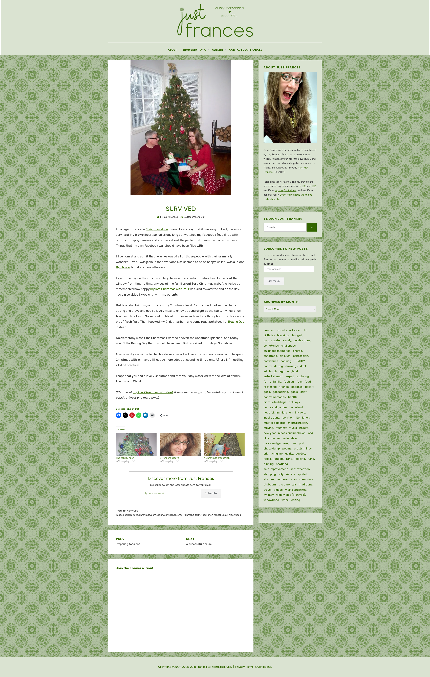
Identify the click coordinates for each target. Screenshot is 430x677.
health (292, 397)
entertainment (185, 515)
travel (267, 489)
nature (303, 427)
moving (268, 427)
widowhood (235, 515)
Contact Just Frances (245, 49)
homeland (296, 407)
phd (301, 443)
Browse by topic (194, 49)
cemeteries (271, 345)
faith (197, 515)
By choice (123, 267)
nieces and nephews (292, 433)
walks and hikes (295, 489)
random (278, 458)
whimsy (269, 494)
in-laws (300, 412)
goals (294, 391)
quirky (289, 453)
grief (210, 515)
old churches (272, 438)
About (172, 49)
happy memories (275, 397)
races (267, 458)
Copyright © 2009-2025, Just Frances (182, 666)
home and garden (275, 407)
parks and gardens (276, 443)
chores (297, 350)
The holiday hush (125, 458)
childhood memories (277, 350)
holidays (294, 402)
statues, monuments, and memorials (288, 479)
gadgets (297, 386)
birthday (269, 335)
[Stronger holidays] (180, 444)
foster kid (270, 386)
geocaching (280, 391)
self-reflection (300, 469)
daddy (268, 366)
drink (303, 366)
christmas (144, 515)
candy (287, 340)
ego (282, 371)
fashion (289, 381)
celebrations (131, 515)
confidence (170, 515)
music (293, 427)
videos (278, 489)
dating (278, 366)
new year (270, 433)
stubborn (270, 484)
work (285, 500)
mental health (297, 422)
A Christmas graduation (217, 458)
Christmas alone (157, 229)
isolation (287, 417)
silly (280, 474)
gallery (309, 386)
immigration (284, 412)
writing (295, 500)
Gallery (217, 49)
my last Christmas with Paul (169, 289)
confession (157, 515)
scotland (282, 464)
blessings (283, 335)
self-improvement (276, 469)
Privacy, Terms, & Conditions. (253, 666)
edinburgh (270, 371)
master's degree (275, 422)
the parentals (287, 484)
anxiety (282, 330)
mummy (281, 427)
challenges (288, 345)
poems (286, 448)
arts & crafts (298, 330)
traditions (305, 484)
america (269, 330)
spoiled (302, 474)
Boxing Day (236, 322)
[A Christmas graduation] (224, 444)
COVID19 (299, 361)
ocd (310, 433)
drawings (291, 366)
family (277, 381)
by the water (272, 340)
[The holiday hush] (136, 444)
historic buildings (275, 402)
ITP (314, 186)
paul (225, 515)
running (269, 464)
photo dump (272, 448)
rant (289, 458)
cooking (286, 361)
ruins (311, 458)
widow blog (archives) (290, 494)
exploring (302, 376)
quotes (300, 453)
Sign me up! (274, 281)
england (292, 371)
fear (299, 381)
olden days (290, 438)
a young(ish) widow (285, 190)
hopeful (218, 515)
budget (297, 335)
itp (298, 417)
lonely (306, 417)
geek (267, 391)
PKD (304, 186)
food (204, 515)
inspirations (271, 417)
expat (290, 376)
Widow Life (132, 510)
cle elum (285, 356)
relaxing (299, 458)
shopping (270, 474)
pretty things (303, 448)
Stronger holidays (169, 458)
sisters (290, 474)
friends (284, 386)
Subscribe (211, 493)
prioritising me (273, 453)
